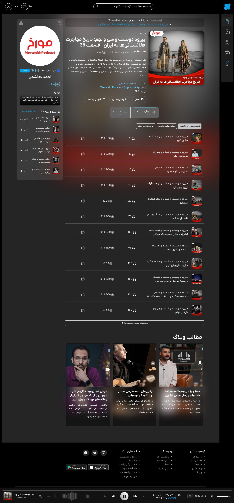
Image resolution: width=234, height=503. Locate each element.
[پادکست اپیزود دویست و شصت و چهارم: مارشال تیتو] (197, 310)
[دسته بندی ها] (227, 42)
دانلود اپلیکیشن (128, 457)
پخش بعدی (118, 99)
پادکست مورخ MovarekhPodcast (119, 87)
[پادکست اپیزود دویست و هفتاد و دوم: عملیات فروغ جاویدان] (197, 185)
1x (190, 496)
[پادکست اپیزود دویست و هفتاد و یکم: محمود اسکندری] (197, 201)
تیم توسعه (163, 460)
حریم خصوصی (129, 476)
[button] (83, 138)
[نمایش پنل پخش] (41, 496)
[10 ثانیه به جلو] (135, 496)
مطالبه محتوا (130, 468)
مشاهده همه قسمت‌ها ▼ (134, 323)
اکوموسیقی (173, 497)
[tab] (145, 112)
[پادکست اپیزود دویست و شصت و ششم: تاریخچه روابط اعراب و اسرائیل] (197, 279)
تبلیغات (197, 464)
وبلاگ (199, 472)
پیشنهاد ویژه (144, 126)
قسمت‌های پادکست (190, 126)
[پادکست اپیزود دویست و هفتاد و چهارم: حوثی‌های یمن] (197, 154)
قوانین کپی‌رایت (128, 464)
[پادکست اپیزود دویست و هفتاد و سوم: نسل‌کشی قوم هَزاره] (197, 169)
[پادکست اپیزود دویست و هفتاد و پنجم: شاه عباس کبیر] (197, 138)
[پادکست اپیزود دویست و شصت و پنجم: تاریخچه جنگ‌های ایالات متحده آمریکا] (197, 294)
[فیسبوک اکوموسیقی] (86, 452)
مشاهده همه (27, 111)
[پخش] (124, 496)
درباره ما (197, 457)
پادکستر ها (163, 457)
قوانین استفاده (128, 472)
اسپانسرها (163, 468)
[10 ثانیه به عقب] (113, 496)
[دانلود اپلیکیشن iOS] (98, 468)
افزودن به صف (94, 99)
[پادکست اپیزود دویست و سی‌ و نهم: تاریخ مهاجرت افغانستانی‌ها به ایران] (7, 496)
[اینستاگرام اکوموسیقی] (103, 452)
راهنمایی (197, 468)
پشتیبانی (131, 460)
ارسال (137, 99)
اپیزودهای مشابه (166, 126)
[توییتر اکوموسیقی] (94, 452)
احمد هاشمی (126, 83)
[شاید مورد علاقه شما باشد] (227, 59)
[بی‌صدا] (212, 496)
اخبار (166, 464)
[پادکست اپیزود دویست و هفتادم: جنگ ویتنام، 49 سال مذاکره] (197, 216)
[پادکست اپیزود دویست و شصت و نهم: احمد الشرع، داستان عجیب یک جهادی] (197, 232)
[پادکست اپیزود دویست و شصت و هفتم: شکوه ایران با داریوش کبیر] (197, 263)
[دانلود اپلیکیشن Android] (76, 468)
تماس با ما (196, 460)
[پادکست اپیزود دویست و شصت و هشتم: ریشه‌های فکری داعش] (197, 248)
